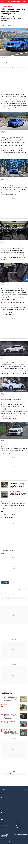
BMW (13, 94)
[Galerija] (14, 42)
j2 (1, 797)
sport (2, 793)
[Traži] (26, 2)
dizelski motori (7, 302)
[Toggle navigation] (1, 1)
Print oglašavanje (17, 825)
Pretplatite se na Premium (20, 834)
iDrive (14, 186)
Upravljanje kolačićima (18, 827)
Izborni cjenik (16, 823)
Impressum (3, 821)
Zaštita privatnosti (4, 823)
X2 (6, 137)
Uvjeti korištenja (16, 821)
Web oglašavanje (4, 825)
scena (3, 808)
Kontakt (2, 827)
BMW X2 (3, 399)
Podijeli (3, 63)
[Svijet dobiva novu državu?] (23, 707)
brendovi (3, 812)
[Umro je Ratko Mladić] (23, 724)
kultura (3, 804)
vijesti (2, 789)
